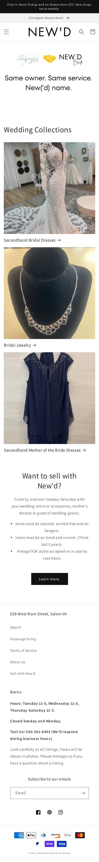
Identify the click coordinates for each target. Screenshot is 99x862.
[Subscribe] (83, 793)
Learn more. (49, 579)
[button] (6, 31)
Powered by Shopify (60, 853)
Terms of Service (23, 650)
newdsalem (42, 853)
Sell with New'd (23, 673)
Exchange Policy (23, 639)
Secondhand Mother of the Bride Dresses (42, 450)
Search (15, 627)
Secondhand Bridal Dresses (30, 240)
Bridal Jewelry (17, 345)
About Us (17, 662)
